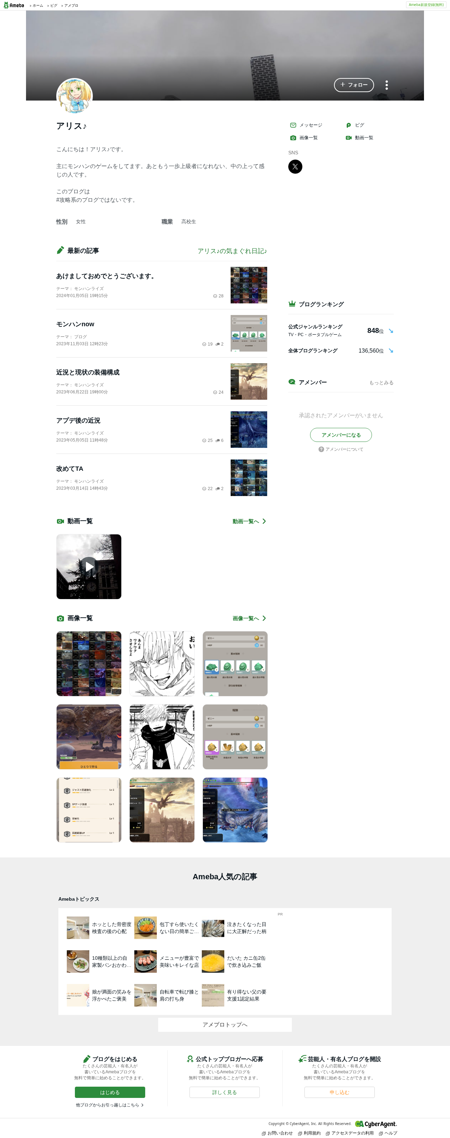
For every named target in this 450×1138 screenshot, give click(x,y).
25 (210, 440)
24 (221, 392)
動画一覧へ (246, 521)
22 (210, 488)
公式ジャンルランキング (315, 326)
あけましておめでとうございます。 (107, 275)
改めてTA (69, 468)
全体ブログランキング (313, 350)
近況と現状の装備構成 (88, 372)
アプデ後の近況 (78, 420)
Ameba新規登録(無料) (426, 4)
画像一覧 (309, 137)
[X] (295, 166)
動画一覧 (364, 137)
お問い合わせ (280, 1133)
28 (221, 296)
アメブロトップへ (225, 1025)
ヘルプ (391, 1133)
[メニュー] (387, 85)
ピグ (359, 125)
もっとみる (381, 382)
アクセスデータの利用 (353, 1133)
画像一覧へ (246, 618)
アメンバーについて (345, 449)
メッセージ (311, 125)
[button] (354, 85)
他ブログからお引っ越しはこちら (107, 1104)
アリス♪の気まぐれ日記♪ (232, 251)
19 (210, 344)
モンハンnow (75, 324)
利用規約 (312, 1133)
